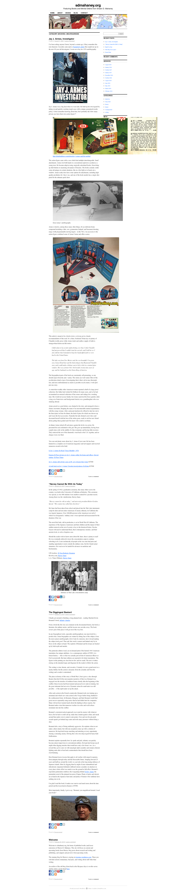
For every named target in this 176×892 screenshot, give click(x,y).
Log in (106, 120)
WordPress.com (102, 888)
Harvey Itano (62, 555)
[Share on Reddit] (55, 470)
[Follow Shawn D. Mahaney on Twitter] (53, 473)
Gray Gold (107, 101)
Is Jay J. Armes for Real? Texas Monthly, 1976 (64, 450)
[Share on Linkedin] (61, 470)
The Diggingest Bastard (60, 612)
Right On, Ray (108, 47)
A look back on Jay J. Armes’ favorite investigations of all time (69, 466)
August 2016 (108, 80)
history (107, 104)
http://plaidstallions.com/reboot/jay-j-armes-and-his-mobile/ (72, 156)
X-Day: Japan (89, 772)
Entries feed (108, 123)
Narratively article (78, 47)
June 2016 (107, 83)
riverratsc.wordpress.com (83, 857)
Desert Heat (108, 52)
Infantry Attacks (65, 620)
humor (106, 107)
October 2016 (108, 78)
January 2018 (108, 67)
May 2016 (107, 86)
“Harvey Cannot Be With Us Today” (66, 483)
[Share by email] (64, 470)
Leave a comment (70, 41)
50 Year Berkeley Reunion (66, 553)
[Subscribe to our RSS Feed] (55, 473)
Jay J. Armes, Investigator (61, 38)
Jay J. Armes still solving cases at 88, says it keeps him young (68, 462)
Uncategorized (58, 476)
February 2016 (108, 91)
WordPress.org (108, 128)
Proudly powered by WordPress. (78, 888)
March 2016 (108, 88)
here (68, 869)
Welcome (53, 839)
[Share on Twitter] (53, 470)
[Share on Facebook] (50, 470)
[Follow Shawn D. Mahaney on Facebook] (50, 473)
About (60, 13)
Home (52, 13)
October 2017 (108, 70)
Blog (76, 13)
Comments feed (109, 125)
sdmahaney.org (88, 5)
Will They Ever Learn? (110, 49)
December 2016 (109, 75)
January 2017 (108, 72)
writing (107, 112)
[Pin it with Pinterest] (58, 470)
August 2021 (108, 64)
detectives (107, 99)
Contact (84, 13)
